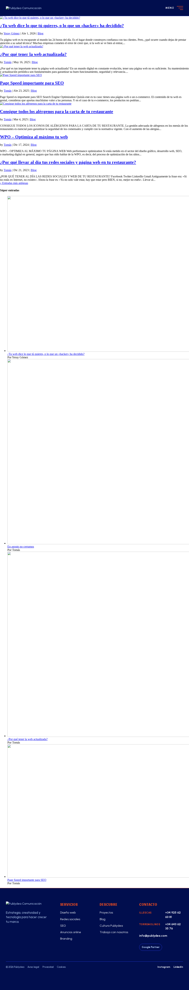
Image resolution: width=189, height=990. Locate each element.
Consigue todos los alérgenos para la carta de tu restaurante (56, 111)
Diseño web (68, 912)
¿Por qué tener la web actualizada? (33, 54)
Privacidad (48, 967)
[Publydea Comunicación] (28, 903)
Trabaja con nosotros (114, 932)
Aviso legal (33, 967)
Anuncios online (70, 932)
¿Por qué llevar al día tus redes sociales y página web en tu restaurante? (68, 162)
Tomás (7, 62)
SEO (63, 925)
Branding (66, 938)
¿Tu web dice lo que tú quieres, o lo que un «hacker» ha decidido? (62, 25)
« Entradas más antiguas (14, 183)
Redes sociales (70, 919)
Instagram (163, 967)
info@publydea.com (153, 935)
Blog (40, 33)
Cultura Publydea (111, 925)
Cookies (61, 967)
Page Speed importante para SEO (32, 83)
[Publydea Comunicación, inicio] (32, 8)
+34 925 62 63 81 (173, 915)
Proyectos (106, 912)
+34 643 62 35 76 (173, 926)
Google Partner (150, 947)
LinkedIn (178, 967)
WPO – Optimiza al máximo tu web (34, 136)
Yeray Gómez (12, 33)
